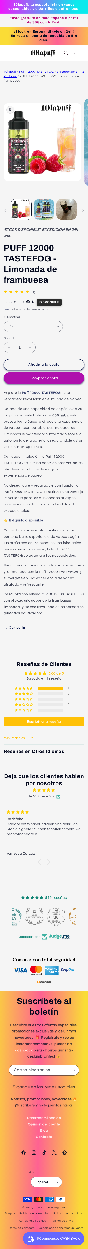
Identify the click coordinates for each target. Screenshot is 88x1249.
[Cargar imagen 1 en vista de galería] (21, 209)
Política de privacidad (68, 1213)
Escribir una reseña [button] (44, 721)
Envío (7, 309)
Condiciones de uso (32, 1220)
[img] (44, 790)
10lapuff (10, 71)
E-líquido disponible (25, 520)
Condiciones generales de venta (61, 1228)
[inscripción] (73, 1070)
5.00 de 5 (56, 673)
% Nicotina (12, 317)
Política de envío (62, 1220)
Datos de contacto (22, 1228)
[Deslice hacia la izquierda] (5, 211)
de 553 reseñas (41, 796)
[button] (9, 53)
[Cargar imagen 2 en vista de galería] (44, 209)
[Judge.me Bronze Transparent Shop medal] (66, 916)
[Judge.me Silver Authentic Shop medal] (22, 916)
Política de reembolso (34, 1213)
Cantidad (10, 338)
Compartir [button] (17, 627)
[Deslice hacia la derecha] (83, 211)
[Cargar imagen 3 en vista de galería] (66, 209)
